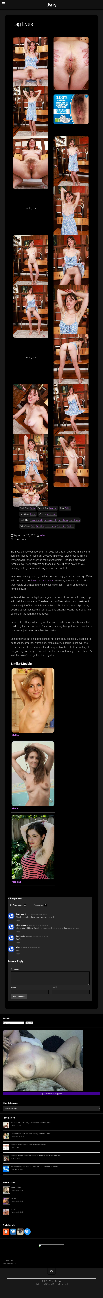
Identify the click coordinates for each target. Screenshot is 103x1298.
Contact (57, 1281)
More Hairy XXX (9, 1263)
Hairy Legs (63, 520)
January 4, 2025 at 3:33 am (37, 914)
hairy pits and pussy (42, 580)
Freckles (40, 526)
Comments (19, 905)
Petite (32, 508)
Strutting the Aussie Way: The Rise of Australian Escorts (31, 1123)
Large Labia (50, 526)
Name (14, 987)
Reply (18, 921)
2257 (51, 1281)
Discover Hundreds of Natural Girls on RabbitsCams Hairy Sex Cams (36, 1155)
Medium (53, 508)
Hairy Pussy (74, 520)
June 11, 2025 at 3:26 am (38, 925)
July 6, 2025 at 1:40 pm (31, 947)
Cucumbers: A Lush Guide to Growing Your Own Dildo (30, 1134)
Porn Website (8, 1260)
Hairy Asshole (50, 520)
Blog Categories (10, 1103)
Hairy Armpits (36, 520)
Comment (15, 969)
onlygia (13, 1209)
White (68, 508)
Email (55, 987)
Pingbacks (40, 905)
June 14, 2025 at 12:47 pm (38, 936)
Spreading (61, 526)
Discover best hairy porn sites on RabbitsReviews (28, 1145)
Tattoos (70, 526)
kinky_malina (16, 1187)
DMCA (44, 1281)
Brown (33, 514)
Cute (33, 526)
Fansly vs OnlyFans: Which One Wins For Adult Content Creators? (34, 1166)
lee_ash (13, 1198)
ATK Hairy (52, 514)
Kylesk (43, 535)
